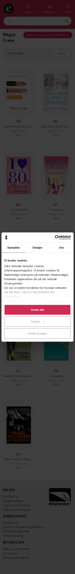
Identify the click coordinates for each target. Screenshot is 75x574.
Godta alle (37, 309)
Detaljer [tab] (38, 247)
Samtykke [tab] (13, 247)
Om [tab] (61, 247)
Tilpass (35, 321)
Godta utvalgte (37, 333)
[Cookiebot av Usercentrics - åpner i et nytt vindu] (55, 237)
